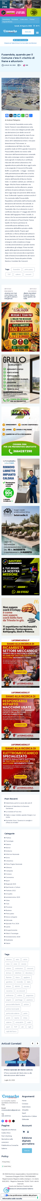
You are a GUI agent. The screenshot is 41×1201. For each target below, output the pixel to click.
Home (24, 1101)
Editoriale (9, 920)
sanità (8, 927)
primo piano (29, 269)
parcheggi (18, 1000)
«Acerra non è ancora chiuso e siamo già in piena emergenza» (10, 295)
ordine (19, 995)
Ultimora (9, 867)
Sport (8, 881)
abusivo (9, 959)
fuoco (18, 977)
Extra (8, 858)
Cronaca (9, 874)
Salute (8, 943)
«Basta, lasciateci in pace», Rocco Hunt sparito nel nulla (29, 295)
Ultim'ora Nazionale (12, 854)
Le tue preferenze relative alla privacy (22, 1195)
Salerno (8, 844)
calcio (25, 959)
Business (9, 910)
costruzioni (19, 968)
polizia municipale (12, 1009)
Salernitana (26, 1107)
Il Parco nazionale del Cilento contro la (18, 1070)
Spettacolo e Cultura (13, 887)
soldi (29, 1022)
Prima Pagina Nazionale (14, 864)
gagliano (27, 977)
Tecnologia (9, 841)
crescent (28, 274)
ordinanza (9, 995)
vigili (29, 1027)
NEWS (17, 986)
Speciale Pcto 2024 (12, 924)
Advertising (6, 19)
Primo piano (10, 914)
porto (25, 1013)
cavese (23, 964)
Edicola (27, 1151)
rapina (16, 1018)
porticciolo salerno (12, 1013)
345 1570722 (6, 1116)
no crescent (21, 991)
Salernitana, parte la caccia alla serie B (19, 803)
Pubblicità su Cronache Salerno (9, 1146)
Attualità (9, 894)
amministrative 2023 (13, 897)
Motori (8, 848)
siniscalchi (19, 1022)
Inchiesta (9, 851)
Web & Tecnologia (12, 933)
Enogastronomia (11, 930)
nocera (26, 986)
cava (15, 964)
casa (7, 964)
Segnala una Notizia (8, 1130)
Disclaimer (15, 19)
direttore (18, 973)
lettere (8, 986)
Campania (9, 871)
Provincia (9, 907)
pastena (30, 1000)
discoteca (28, 973)
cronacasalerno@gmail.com (10, 1110)
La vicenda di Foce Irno (20, 43)
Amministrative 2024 (13, 937)
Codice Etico (5, 1133)
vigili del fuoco (11, 1031)
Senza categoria (11, 917)
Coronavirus (10, 877)
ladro (29, 982)
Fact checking (6, 1136)
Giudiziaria (9, 940)
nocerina (9, 991)
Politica (8, 838)
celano (8, 968)
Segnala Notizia (7, 21)
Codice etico (24, 19)
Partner (32, 19)
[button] (37, 33)
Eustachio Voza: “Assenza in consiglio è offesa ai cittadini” (19, 822)
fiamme (9, 977)
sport (8, 1027)
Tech (7, 904)
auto (17, 959)
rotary (25, 1018)
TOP (9, 274)
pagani (8, 1000)
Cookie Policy (7, 1166)
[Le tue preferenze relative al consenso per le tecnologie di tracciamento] (37, 1197)
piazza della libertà (13, 1004)
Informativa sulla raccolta (12, 1199)
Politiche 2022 (11, 890)
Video (8, 900)
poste (8, 1018)
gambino (9, 982)
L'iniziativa (9, 861)
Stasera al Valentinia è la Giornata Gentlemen (17, 807)
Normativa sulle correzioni (7, 1140)
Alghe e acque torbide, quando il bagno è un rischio (21, 816)
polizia (26, 1004)
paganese (29, 995)
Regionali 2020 (11, 884)
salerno (18, 274)
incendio (20, 982)
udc (22, 1027)
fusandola (16, 269)
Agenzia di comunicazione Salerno (20, 1189)
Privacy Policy (6, 1161)
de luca (8, 973)
